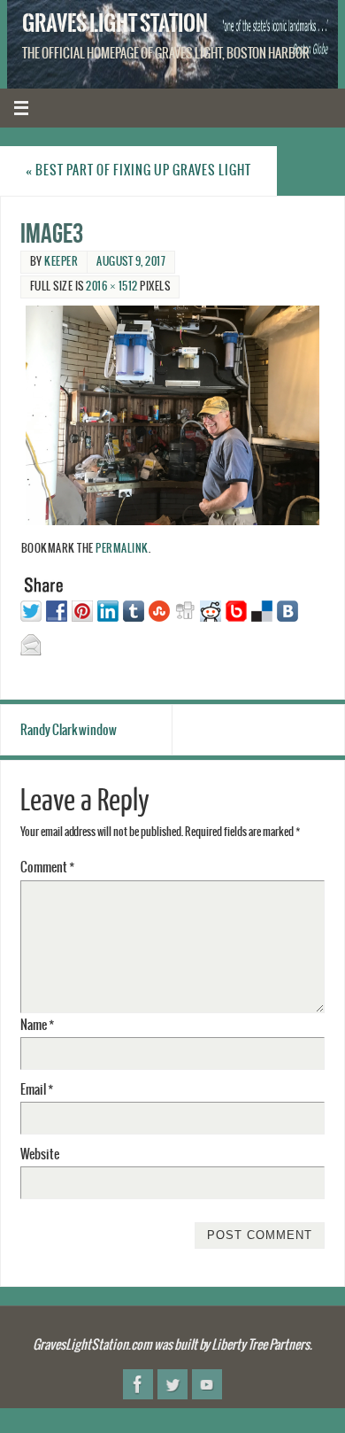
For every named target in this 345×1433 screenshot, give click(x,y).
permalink (122, 549)
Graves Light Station (115, 23)
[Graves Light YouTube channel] (207, 1384)
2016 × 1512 (112, 286)
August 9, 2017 (130, 261)
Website (39, 1154)
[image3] (173, 415)
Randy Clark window (68, 730)
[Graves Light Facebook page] (138, 1384)
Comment (47, 867)
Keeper (61, 261)
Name (37, 1025)
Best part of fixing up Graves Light (138, 170)
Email (36, 1089)
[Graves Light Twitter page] (172, 1384)
